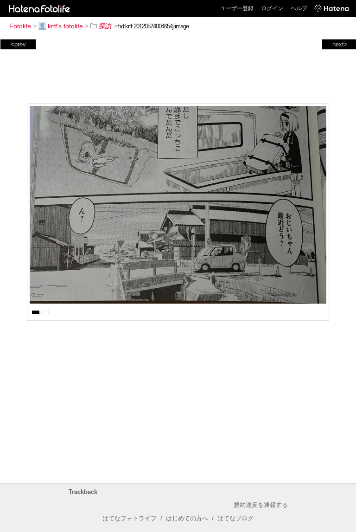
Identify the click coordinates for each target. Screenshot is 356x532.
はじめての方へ (187, 518)
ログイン (272, 8)
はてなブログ (235, 518)
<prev (18, 44)
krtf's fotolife (65, 26)
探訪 (105, 26)
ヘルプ (299, 8)
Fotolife (20, 26)
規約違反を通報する (261, 504)
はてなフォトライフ (129, 518)
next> (340, 44)
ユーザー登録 (237, 8)
